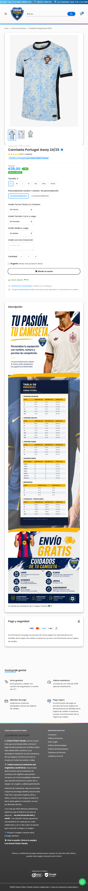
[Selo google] (50, 875)
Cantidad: (12, 256)
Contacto (52, 734)
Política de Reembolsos (58, 749)
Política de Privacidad (57, 745)
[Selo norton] (37, 875)
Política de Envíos (55, 738)
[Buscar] (71, 14)
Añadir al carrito (45, 271)
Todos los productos (18, 28)
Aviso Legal (52, 742)
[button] (81, 14)
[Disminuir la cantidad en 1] (21, 256)
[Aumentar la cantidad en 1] (35, 256)
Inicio (6, 28)
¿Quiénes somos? (55, 756)
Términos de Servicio (57, 752)
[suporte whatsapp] (82, 881)
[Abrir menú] (6, 14)
